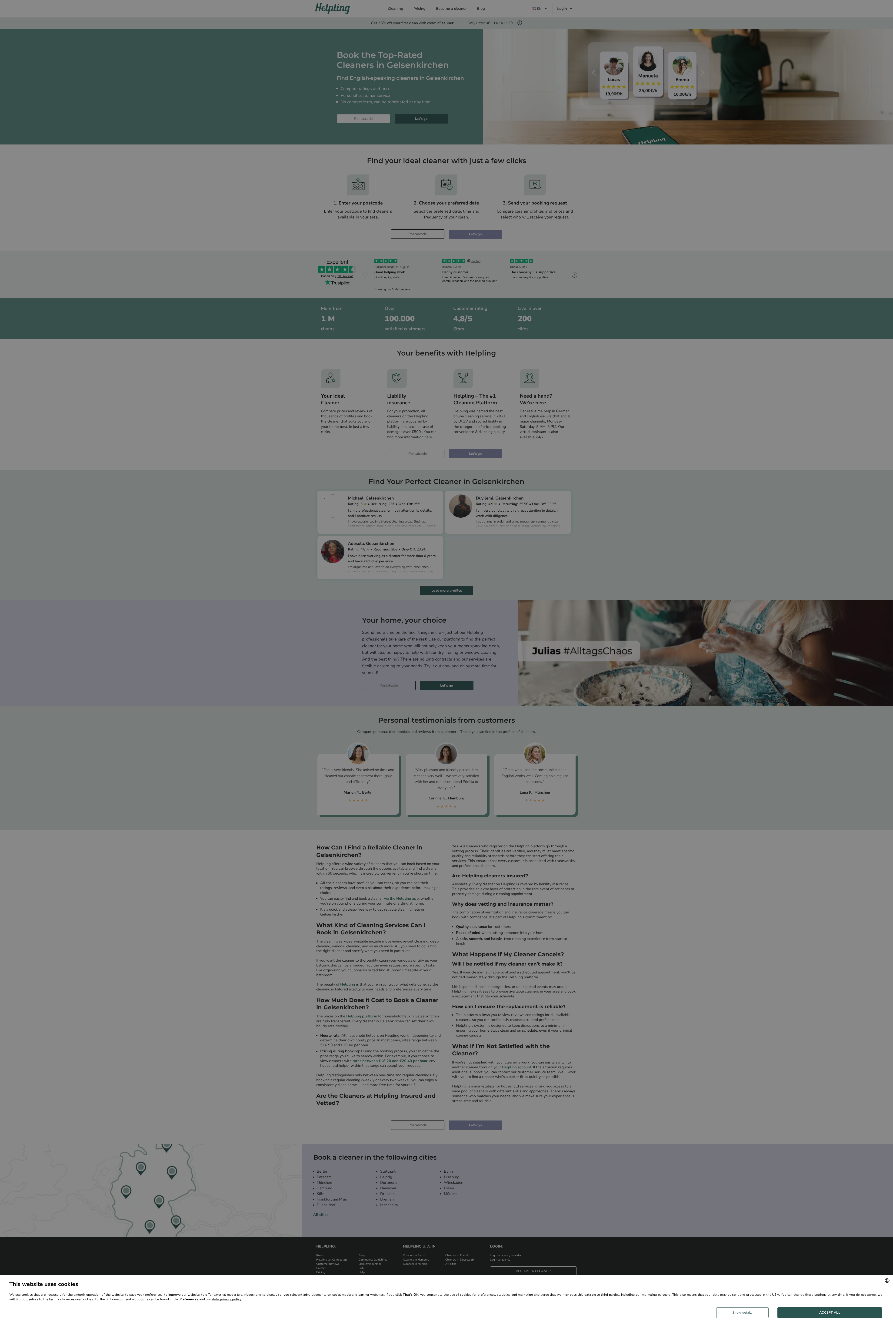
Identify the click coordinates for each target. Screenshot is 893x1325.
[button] (744, 1312)
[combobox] (887, 1280)
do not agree (866, 1294)
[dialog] (446, 1300)
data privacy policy (227, 1299)
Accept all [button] (829, 1312)
